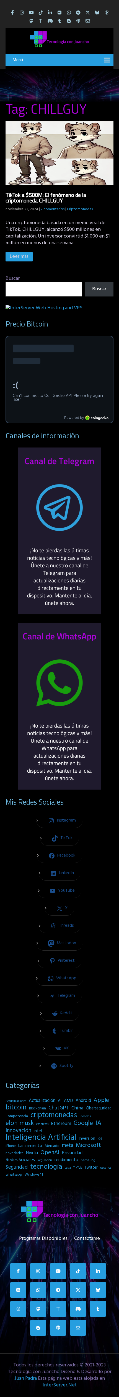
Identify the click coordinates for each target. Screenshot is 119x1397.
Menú (17, 60)
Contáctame (87, 1237)
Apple (101, 1100)
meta (67, 1145)
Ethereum (61, 1124)
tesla (68, 1167)
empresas (42, 1124)
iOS (100, 1138)
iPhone (11, 1146)
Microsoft (88, 1145)
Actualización (42, 1100)
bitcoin (16, 1107)
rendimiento (66, 1160)
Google (83, 1123)
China (77, 1108)
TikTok (77, 1167)
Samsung (88, 1160)
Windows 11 (34, 1175)
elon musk (20, 1123)
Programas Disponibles (43, 1237)
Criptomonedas (80, 209)
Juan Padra (25, 1378)
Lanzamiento (30, 1146)
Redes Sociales (20, 1160)
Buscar (13, 279)
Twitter (91, 1167)
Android (83, 1100)
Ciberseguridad (99, 1108)
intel (38, 1131)
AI (59, 1100)
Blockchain (37, 1108)
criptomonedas (53, 1115)
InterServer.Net (60, 1385)
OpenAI (49, 1152)
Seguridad (17, 1167)
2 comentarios (52, 209)
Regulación (44, 1160)
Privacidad (72, 1153)
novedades (14, 1153)
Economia (85, 1116)
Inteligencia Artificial (41, 1137)
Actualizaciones (16, 1101)
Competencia (17, 1116)
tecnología (46, 1167)
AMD (68, 1100)
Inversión (87, 1138)
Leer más (19, 257)
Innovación (18, 1131)
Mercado (52, 1146)
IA (98, 1123)
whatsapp (14, 1174)
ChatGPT (58, 1108)
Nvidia (32, 1153)
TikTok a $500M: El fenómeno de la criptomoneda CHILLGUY (46, 198)
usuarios (105, 1167)
